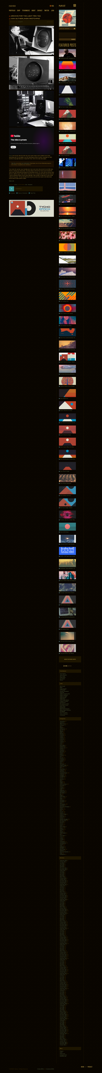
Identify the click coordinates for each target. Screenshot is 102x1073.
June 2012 (62, 962)
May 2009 (62, 1008)
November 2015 (63, 910)
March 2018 (62, 876)
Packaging (62, 801)
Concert (61, 740)
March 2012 (62, 965)
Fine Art (61, 757)
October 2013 (63, 942)
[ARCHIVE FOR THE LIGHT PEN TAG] (25, 16)
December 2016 (63, 895)
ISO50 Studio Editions (64, 700)
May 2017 (62, 889)
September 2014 (63, 928)
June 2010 (62, 992)
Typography (62, 841)
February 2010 (63, 997)
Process (61, 811)
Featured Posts (67, 45)
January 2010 (63, 998)
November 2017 (63, 881)
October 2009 (63, 1002)
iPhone (61, 781)
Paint (61, 802)
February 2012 (63, 967)
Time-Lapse (62, 835)
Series (61, 825)
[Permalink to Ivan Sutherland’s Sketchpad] (24, 18)
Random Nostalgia (64, 819)
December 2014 (63, 924)
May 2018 (62, 874)
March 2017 (62, 891)
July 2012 (62, 960)
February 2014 (63, 937)
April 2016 (62, 905)
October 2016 (63, 898)
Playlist (67, 5)
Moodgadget (62, 711)
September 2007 (63, 1033)
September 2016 (63, 899)
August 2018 (62, 870)
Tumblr (61, 838)
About (33, 10)
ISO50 (61, 782)
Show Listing (62, 826)
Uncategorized (63, 843)
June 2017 (62, 888)
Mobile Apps (62, 796)
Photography (62, 804)
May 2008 (62, 1023)
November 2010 (63, 986)
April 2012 (62, 964)
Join (52, 10)
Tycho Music (26, 10)
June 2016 (62, 903)
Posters (61, 809)
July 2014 (62, 930)
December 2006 (63, 1042)
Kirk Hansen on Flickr (64, 703)
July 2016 (62, 901)
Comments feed (63, 1054)
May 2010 (62, 993)
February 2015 (63, 922)
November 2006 (63, 1043)
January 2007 (63, 1041)
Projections (62, 816)
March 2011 (62, 980)
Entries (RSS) (40, 1069)
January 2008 (63, 1028)
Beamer (61, 680)
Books (61, 732)
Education (62, 751)
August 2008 (62, 1019)
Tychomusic (62, 715)
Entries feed (62, 1053)
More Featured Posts (70, 659)
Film (61, 756)
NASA (61, 799)
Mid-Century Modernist (64, 708)
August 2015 (62, 914)
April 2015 (62, 919)
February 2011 (63, 982)
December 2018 (63, 868)
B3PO (61, 687)
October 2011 (62, 972)
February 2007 (63, 1039)
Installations (62, 776)
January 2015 (63, 923)
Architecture (62, 729)
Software (62, 829)
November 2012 (63, 955)
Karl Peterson (63, 702)
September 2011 (63, 973)
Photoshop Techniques (64, 806)
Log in (61, 1052)
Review (61, 822)
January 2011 (62, 983)
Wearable (62, 848)
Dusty (10, 155)
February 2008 (63, 1027)
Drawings (62, 750)
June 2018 (62, 873)
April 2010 (62, 994)
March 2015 (62, 920)
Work (61, 853)
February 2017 (63, 893)
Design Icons (62, 747)
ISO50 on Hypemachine (65, 693)
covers (61, 742)
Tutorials (62, 839)
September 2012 (63, 958)
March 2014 (62, 935)
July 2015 (62, 915)
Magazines (62, 790)
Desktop (61, 749)
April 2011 (62, 979)
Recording (62, 821)
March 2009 (62, 1011)
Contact (39, 10)
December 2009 (63, 999)
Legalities (62, 787)
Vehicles (61, 844)
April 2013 (62, 949)
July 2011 (62, 975)
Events (61, 752)
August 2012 (62, 959)
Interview (62, 779)
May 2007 (62, 1036)
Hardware (30, 184)
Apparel (61, 727)
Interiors (61, 777)
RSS (52, 6)
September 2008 (63, 1018)
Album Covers (63, 723)
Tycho (61, 840)
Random (61, 817)
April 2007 (62, 1037)
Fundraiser (62, 759)
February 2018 (63, 878)
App (61, 726)
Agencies (62, 722)
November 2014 (63, 925)
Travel (61, 836)
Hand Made (62, 769)
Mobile (61, 795)
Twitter (46, 10)
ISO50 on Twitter (63, 696)
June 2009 (62, 1007)
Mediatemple (62, 707)
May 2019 (62, 865)
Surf (61, 834)
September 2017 (63, 884)
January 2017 (63, 894)
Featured (62, 755)
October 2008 (63, 1017)
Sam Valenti (62, 678)
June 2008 (62, 1022)
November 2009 (63, 1001)
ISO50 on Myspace (64, 695)
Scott (20, 21)
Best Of (61, 730)
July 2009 (62, 1006)
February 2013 (63, 952)
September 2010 (63, 988)
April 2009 (62, 1009)
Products (62, 815)
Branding (62, 733)
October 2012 (63, 957)
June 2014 (62, 932)
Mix (60, 794)
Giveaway (62, 764)
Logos (61, 789)
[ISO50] (13, 6)
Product (61, 813)
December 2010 (63, 984)
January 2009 (63, 1013)
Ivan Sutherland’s (25, 163)
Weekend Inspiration (64, 851)
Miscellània (62, 792)
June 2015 (62, 917)
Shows (61, 828)
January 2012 (63, 968)
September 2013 (63, 943)
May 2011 (62, 978)
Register (61, 1051)
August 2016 (62, 900)
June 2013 (62, 947)
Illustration (62, 771)
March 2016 (62, 906)
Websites (62, 850)
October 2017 (63, 883)
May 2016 (62, 904)
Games (61, 761)
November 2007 (63, 1031)
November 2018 (63, 869)
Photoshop (62, 805)
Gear (61, 762)
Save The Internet (63, 712)
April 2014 (62, 934)
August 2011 (62, 974)
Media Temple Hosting (67, 665)
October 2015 (63, 912)
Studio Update (63, 833)
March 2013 (62, 950)
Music (61, 797)
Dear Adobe (62, 745)
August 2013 (62, 944)
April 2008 (62, 1024)
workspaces (62, 854)
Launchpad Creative (64, 705)
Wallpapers (62, 846)
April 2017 (62, 890)
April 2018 (62, 875)
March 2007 (62, 1038)
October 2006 (63, 1044)
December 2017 (63, 880)
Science (61, 824)
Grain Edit (62, 692)
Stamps (61, 831)
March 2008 (62, 1026)
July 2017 (62, 886)
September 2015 (63, 913)
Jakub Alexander (63, 675)
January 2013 (63, 953)
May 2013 (62, 948)
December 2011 (63, 969)
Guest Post (62, 766)
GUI (26, 184)
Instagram (62, 775)
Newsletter (62, 800)
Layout (61, 786)
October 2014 (63, 927)
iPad (61, 780)
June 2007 (62, 1034)
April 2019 (62, 866)
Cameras (62, 735)
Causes (61, 736)
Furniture (62, 760)
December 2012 (63, 954)
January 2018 (63, 879)
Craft (61, 744)
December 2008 (63, 1014)
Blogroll (61, 731)
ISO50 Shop (62, 698)
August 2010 (62, 989)
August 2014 (62, 929)
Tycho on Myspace (64, 713)
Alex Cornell (62, 676)
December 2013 (63, 939)
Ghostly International (64, 691)
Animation (62, 725)
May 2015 (62, 918)
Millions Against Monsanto (65, 710)
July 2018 (62, 871)
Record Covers (63, 820)
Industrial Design (63, 772)
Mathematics (62, 791)
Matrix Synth (62, 706)
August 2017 (62, 885)
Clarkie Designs (63, 688)
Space (61, 830)
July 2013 (62, 945)
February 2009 (63, 1012)
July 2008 (62, 1021)
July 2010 (62, 990)
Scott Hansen (63, 673)
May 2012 (62, 963)
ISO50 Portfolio (63, 697)
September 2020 (63, 860)
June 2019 (62, 864)
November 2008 (63, 1016)
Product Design (63, 814)
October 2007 (63, 1032)
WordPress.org (63, 1056)
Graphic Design (63, 765)
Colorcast (62, 739)
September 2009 (63, 1003)
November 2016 (63, 897)
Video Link (11, 181)
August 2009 (62, 1004)
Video (61, 845)
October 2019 (63, 861)
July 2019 (62, 863)
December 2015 (63, 909)
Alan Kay (13, 163)
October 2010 (63, 987)
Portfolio (12, 10)
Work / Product (87, 1066)
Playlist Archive (67, 28)
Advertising (62, 721)
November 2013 (63, 940)
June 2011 (62, 977)
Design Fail (62, 746)
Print (61, 810)
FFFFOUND (62, 690)
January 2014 (63, 938)
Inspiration (62, 774)
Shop (18, 10)
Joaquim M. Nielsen (64, 701)
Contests (62, 741)
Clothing (61, 737)
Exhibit (61, 754)
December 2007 (63, 1029)
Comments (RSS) (50, 1069)
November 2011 (63, 970)
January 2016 (63, 908)
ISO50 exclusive (63, 784)
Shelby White (62, 677)
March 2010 (62, 996)
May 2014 (62, 933)
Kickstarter (62, 785)
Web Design (62, 849)
